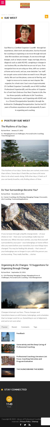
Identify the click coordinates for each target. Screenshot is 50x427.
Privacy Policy (25, 422)
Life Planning (21, 197)
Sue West (6, 130)
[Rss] (29, 425)
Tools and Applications (20, 199)
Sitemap (35, 422)
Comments (25, 327)
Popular (5, 327)
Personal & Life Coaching (35, 134)
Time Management (8, 136)
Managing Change (32, 197)
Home (3, 15)
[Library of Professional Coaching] (25, 3)
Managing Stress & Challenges (14, 134)
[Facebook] (20, 425)
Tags (35, 327)
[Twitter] (25, 425)
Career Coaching (10, 197)
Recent (14, 327)
